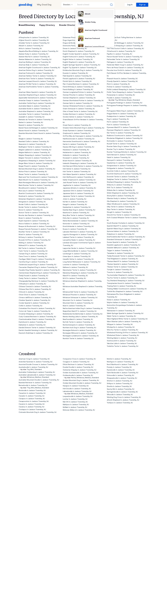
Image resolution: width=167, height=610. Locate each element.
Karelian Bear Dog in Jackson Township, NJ (79, 210)
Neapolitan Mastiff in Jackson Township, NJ (80, 311)
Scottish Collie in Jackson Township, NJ (122, 171)
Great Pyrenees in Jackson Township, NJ (78, 131)
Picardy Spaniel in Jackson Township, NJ (122, 81)
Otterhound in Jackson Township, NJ (121, 51)
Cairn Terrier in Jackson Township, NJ (33, 251)
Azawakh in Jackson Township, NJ (31, 117)
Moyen (129, 100)
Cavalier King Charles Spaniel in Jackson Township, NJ (39, 270)
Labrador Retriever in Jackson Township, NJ (79, 232)
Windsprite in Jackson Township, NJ (121, 327)
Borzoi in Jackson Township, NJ (31, 210)
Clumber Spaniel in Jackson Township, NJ (34, 300)
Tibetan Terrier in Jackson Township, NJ (122, 267)
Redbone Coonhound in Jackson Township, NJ (124, 136)
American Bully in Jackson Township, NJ (34, 65)
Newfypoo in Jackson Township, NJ (120, 362)
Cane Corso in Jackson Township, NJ (33, 256)
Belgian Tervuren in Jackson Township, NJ (34, 158)
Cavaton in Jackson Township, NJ (32, 404)
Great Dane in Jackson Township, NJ (77, 125)
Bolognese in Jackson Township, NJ (32, 202)
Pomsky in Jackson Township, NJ (119, 367)
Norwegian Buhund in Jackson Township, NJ (79, 330)
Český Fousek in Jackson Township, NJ (33, 276)
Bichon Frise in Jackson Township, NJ (33, 172)
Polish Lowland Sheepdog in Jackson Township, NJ (126, 89)
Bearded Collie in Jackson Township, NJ (34, 141)
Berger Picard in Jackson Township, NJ (33, 166)
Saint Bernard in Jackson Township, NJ (121, 155)
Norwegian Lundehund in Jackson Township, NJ (81, 336)
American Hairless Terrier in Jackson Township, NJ (37, 76)
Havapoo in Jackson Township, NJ (76, 386)
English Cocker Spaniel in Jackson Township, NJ (81, 54)
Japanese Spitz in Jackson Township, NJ (78, 193)
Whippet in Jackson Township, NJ (120, 324)
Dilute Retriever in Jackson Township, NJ (78, 364)
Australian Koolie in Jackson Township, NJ (34, 109)
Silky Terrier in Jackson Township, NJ (121, 207)
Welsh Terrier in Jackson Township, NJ (121, 316)
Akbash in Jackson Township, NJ (31, 46)
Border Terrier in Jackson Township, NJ (33, 207)
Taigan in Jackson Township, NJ (119, 250)
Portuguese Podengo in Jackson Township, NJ (124, 103)
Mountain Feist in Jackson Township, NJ (78, 303)
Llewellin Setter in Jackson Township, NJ (78, 259)
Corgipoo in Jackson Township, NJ (76, 362)
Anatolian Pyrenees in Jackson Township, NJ (35, 362)
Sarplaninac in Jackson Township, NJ (121, 163)
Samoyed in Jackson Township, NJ (120, 160)
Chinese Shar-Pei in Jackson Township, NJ (35, 289)
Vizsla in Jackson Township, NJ (118, 300)
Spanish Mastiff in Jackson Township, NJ (122, 226)
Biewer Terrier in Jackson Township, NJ (33, 174)
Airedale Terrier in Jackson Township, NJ (34, 43)
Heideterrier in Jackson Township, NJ (77, 152)
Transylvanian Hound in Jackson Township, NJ (124, 283)
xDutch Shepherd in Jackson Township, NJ (123, 400)
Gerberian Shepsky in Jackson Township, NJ (79, 370)
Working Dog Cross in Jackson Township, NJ (124, 397)
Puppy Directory (47, 25)
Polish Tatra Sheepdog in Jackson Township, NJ (125, 92)
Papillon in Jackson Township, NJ (119, 54)
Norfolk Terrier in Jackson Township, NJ (78, 322)
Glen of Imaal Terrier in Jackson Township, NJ (80, 111)
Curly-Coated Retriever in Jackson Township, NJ (37, 317)
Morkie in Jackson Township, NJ (119, 359)
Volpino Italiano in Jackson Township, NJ (122, 302)
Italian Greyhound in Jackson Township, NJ (79, 180)
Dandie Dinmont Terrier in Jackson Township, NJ (37, 328)
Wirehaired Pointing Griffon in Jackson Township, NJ (127, 333)
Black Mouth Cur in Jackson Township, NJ (34, 180)
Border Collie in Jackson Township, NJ (33, 204)
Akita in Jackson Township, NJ (30, 48)
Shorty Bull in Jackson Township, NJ (120, 196)
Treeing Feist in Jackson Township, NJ (121, 286)
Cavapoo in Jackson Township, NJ (32, 399)
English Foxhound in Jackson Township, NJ (79, 57)
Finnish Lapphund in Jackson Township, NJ (79, 79)
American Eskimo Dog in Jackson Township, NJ (36, 70)
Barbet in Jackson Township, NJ (31, 122)
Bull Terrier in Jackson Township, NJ (32, 248)
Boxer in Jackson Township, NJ (30, 218)
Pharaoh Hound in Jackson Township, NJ (122, 79)
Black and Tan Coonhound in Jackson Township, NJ (38, 177)
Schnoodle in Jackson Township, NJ (120, 375)
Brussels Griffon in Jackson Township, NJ (34, 240)
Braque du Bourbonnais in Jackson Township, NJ (37, 226)
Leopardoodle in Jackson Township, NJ (77, 396)
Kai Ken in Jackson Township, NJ (75, 202)
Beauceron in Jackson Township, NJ (32, 144)
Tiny (28, 388)
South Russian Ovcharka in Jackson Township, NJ (126, 223)
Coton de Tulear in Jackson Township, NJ (34, 311)
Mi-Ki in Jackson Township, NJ (74, 278)
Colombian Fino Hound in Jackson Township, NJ (37, 308)
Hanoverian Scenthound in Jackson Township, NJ (81, 141)
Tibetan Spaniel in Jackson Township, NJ (122, 264)
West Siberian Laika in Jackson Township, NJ (124, 322)
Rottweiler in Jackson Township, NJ (120, 141)
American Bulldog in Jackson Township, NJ (35, 62)
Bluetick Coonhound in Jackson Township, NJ (36, 193)
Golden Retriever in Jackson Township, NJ (79, 114)
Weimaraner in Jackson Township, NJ (121, 311)
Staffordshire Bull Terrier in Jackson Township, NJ (126, 237)
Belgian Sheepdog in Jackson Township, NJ (35, 155)
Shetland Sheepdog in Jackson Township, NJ (124, 182)
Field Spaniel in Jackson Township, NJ (77, 76)
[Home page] (25, 4)
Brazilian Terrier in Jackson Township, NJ (34, 232)
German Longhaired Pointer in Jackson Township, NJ (83, 92)
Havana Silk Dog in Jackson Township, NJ (78, 147)
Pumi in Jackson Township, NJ (118, 125)
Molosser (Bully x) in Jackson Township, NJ (79, 410)
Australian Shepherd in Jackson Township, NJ (36, 111)
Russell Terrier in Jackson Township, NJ (122, 144)
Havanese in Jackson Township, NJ (76, 150)
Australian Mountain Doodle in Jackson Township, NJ (39, 380)
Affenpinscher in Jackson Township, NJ (34, 37)
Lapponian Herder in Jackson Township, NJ (79, 248)
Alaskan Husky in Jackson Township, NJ (33, 54)
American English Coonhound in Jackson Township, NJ (39, 68)
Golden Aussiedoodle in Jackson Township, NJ (80, 373)
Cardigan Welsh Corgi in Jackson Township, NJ (37, 259)
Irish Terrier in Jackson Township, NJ (76, 172)
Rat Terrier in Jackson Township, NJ (120, 133)
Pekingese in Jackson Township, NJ (120, 62)
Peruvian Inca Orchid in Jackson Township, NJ (124, 70)
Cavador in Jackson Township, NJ (31, 396)
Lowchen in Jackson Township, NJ (76, 265)
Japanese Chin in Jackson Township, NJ (78, 191)
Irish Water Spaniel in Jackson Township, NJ (79, 174)
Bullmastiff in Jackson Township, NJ (32, 245)
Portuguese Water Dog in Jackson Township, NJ (125, 111)
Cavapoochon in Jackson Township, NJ (34, 401)
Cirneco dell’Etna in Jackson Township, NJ (35, 297)
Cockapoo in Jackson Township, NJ (32, 409)
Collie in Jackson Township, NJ (30, 306)
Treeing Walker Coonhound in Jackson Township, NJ (127, 289)
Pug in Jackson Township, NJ (118, 119)
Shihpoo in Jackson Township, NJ (119, 383)
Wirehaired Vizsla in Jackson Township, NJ (123, 335)
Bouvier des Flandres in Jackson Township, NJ (36, 215)
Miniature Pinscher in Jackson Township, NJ (79, 295)
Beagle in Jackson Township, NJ (31, 139)
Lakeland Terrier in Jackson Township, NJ (78, 237)
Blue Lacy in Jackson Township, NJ (32, 191)
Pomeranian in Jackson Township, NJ (121, 95)
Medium (38, 377)
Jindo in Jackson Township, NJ (74, 199)
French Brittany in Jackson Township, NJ (78, 87)
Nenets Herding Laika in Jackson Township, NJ (80, 317)
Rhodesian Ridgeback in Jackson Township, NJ (124, 138)
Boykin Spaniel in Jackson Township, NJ (34, 221)
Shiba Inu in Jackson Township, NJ (120, 185)
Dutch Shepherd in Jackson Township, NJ (78, 51)
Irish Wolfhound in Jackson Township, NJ (78, 177)
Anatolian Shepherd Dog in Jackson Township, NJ (37, 95)
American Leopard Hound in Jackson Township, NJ (38, 81)
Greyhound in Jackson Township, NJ (76, 133)
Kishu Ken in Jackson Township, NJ (76, 218)
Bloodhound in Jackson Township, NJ (33, 188)
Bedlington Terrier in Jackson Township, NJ (35, 147)
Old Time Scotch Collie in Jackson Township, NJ (125, 48)
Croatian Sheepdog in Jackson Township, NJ (36, 314)
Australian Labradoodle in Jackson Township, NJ (37, 375)
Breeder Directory (67, 25)
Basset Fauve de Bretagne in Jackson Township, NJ (38, 128)
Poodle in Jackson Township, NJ (119, 98)
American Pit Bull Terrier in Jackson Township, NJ (37, 84)
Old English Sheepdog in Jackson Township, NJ (125, 46)
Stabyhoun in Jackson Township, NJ (120, 234)
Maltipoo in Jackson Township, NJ (76, 404)
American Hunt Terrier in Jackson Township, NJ (36, 79)
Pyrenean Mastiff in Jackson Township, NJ (123, 127)
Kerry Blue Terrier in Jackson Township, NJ (79, 215)
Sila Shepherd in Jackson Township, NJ (121, 201)
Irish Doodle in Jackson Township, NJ (77, 389)
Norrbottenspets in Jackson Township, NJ (79, 325)
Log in (129, 5)
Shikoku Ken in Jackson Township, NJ (121, 190)
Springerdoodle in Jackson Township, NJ (122, 392)
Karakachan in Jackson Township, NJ (77, 207)
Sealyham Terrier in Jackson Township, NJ (122, 179)
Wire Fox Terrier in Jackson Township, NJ (122, 330)
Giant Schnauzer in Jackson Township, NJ (79, 109)
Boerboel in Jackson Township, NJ (32, 196)
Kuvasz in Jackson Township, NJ (75, 229)
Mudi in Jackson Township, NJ (74, 306)
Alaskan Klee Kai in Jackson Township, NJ (34, 57)
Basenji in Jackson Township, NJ (31, 125)
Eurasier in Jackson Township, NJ (75, 73)
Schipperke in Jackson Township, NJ (120, 168)
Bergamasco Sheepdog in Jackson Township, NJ (37, 161)
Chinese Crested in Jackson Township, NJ (35, 286)
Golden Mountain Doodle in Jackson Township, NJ (82, 383)
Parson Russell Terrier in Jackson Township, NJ (124, 57)
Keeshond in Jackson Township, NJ (76, 213)
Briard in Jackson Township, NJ (30, 234)
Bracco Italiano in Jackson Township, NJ (34, 224)
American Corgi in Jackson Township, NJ (34, 359)
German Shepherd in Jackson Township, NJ (79, 98)
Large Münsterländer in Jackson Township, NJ (80, 251)
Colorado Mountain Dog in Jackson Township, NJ (37, 412)
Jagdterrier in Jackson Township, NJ (77, 185)
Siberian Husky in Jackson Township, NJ (122, 198)
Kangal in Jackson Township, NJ (75, 204)
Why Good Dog (44, 5)
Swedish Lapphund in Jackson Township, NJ (123, 245)
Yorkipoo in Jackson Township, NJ (120, 403)
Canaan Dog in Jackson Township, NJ (33, 254)
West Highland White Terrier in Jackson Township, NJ (127, 319)
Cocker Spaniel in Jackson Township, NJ (34, 303)
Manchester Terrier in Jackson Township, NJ (79, 270)
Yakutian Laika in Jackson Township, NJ (122, 343)
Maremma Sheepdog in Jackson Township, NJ (80, 273)
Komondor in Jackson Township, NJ (76, 224)
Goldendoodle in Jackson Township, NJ (78, 375)
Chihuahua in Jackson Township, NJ (32, 284)
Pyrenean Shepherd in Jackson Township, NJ (124, 130)
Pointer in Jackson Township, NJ (119, 87)
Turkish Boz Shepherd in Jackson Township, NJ (124, 291)
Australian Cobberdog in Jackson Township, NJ (37, 372)
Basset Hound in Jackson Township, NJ (33, 131)
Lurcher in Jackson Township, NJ (75, 399)
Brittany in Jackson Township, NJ (31, 237)
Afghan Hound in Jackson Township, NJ (34, 40)
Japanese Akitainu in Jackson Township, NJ (79, 188)
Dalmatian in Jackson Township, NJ (32, 325)
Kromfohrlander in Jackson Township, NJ (78, 226)
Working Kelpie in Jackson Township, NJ (122, 338)
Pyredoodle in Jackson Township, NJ (121, 370)
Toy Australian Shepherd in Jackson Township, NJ (126, 275)
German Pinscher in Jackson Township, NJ (79, 95)
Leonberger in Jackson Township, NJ (77, 254)
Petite (73, 378)
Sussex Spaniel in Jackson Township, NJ (122, 242)
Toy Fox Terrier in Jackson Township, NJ (122, 278)
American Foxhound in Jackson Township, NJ (36, 73)
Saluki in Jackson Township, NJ (118, 157)
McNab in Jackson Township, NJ (75, 407)
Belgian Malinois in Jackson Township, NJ (34, 152)
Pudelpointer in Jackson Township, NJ (121, 116)
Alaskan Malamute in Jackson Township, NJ (35, 59)
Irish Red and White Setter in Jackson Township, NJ (82, 166)
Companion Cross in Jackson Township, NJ (79, 359)
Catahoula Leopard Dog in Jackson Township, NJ (37, 265)
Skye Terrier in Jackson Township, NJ (121, 209)
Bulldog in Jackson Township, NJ (31, 243)
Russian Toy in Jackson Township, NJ (121, 149)
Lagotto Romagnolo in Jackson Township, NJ (80, 234)
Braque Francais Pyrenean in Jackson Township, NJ (38, 229)
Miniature (122, 100)
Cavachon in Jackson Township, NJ (32, 393)
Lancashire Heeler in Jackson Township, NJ (79, 240)
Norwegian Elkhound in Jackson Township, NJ (80, 333)
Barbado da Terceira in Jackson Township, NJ (36, 120)
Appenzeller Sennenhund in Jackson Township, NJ (37, 98)
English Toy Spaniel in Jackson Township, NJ (80, 68)
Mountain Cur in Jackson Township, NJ (77, 300)
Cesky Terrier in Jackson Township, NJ (33, 278)
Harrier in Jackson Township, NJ (75, 144)
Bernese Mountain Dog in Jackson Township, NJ (37, 169)
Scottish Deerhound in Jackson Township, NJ (124, 174)
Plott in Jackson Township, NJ (118, 84)
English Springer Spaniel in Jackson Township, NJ (81, 65)
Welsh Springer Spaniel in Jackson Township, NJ (125, 313)
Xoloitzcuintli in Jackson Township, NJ (121, 341)
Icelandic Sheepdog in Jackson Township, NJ (80, 163)
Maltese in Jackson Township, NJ (75, 267)
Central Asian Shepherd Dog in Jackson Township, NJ (39, 273)
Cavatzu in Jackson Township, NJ (31, 407)
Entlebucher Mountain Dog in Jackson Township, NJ (82, 70)
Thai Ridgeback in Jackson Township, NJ (122, 259)
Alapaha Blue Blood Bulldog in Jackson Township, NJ (38, 51)
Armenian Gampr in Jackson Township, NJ (34, 100)
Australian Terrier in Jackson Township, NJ (35, 114)
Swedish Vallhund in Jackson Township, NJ (123, 248)
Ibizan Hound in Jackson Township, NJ (77, 161)
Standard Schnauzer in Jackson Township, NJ (124, 239)
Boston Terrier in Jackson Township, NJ (34, 213)
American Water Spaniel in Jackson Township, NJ (37, 92)
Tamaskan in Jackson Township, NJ (120, 253)
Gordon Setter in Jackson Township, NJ (78, 117)
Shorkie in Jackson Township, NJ (119, 386)
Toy (116, 100)
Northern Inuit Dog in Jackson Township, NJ (79, 328)
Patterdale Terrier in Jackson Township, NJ (123, 59)
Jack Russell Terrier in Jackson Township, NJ (79, 183)
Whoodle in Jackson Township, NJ (120, 395)
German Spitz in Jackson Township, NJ (77, 103)
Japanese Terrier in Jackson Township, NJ (79, 196)
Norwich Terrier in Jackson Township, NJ (78, 338)
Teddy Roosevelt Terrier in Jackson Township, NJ (125, 256)
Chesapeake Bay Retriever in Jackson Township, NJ (38, 281)
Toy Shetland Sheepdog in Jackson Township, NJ (125, 281)
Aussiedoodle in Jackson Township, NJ (33, 367)
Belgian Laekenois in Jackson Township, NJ (35, 150)
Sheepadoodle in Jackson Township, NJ (122, 378)
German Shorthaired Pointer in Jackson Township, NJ (83, 100)
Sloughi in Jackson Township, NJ (119, 212)
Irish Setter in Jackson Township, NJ (76, 169)
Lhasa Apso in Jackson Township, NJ (77, 256)
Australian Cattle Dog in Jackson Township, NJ (37, 103)
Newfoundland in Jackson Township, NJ (78, 319)
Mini (32, 369)
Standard (136, 100)
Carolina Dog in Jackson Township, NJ (33, 262)
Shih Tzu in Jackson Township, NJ (119, 188)
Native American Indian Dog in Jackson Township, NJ (83, 308)
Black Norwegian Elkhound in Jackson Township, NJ (38, 183)
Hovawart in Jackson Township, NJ (76, 158)
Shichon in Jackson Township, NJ (119, 381)
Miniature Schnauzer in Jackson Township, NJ (80, 297)
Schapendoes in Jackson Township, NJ (121, 166)
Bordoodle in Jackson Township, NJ (32, 390)
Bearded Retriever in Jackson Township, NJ (35, 383)
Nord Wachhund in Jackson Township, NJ (122, 364)
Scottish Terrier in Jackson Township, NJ (122, 177)
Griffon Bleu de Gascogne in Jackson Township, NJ (82, 136)
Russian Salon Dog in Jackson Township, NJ (123, 146)
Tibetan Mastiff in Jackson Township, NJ (122, 261)
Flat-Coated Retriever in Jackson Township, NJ (81, 84)
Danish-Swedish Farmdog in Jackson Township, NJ (38, 330)
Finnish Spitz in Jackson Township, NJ (77, 81)
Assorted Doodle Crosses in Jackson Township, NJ (38, 364)
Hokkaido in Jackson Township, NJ (76, 155)
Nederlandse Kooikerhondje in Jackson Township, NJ (82, 314)
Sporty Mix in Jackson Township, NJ (120, 389)
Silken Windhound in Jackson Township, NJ (123, 204)
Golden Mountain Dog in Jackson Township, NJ (81, 380)
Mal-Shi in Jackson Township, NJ (75, 402)
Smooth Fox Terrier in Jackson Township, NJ (124, 215)
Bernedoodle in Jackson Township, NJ (33, 385)
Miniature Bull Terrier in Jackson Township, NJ (80, 292)
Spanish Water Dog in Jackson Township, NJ (124, 229)
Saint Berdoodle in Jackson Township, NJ (122, 373)
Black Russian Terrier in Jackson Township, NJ (36, 185)
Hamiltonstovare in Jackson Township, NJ (78, 139)
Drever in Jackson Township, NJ (75, 48)
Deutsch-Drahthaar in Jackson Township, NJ (36, 333)
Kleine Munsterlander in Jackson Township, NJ (80, 221)
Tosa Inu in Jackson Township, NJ (119, 272)
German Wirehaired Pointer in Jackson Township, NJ (83, 106)
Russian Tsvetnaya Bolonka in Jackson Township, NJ (126, 152)
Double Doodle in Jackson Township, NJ (78, 367)
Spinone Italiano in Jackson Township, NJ (122, 231)
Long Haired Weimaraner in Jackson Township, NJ (81, 262)
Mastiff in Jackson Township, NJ (75, 276)
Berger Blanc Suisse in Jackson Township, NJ (35, 163)
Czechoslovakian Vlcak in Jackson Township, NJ (37, 319)
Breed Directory (27, 25)
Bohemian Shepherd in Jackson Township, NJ (36, 199)
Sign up (142, 5)
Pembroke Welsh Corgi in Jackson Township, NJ (125, 65)
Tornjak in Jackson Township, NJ (119, 270)
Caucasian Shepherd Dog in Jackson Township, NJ (38, 267)
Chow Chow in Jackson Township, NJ (33, 295)
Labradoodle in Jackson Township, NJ (77, 391)
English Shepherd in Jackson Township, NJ (79, 62)
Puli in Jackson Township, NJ (118, 122)
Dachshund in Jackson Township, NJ (32, 322)
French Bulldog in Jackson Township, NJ (78, 89)
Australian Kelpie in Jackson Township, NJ (34, 106)
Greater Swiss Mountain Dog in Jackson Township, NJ (83, 128)
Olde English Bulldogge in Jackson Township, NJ (125, 43)
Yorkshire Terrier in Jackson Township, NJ (122, 346)
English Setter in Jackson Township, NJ (78, 59)
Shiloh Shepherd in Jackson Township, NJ (122, 193)
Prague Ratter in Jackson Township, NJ (122, 114)
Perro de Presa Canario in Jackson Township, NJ (125, 68)
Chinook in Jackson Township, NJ (31, 292)
